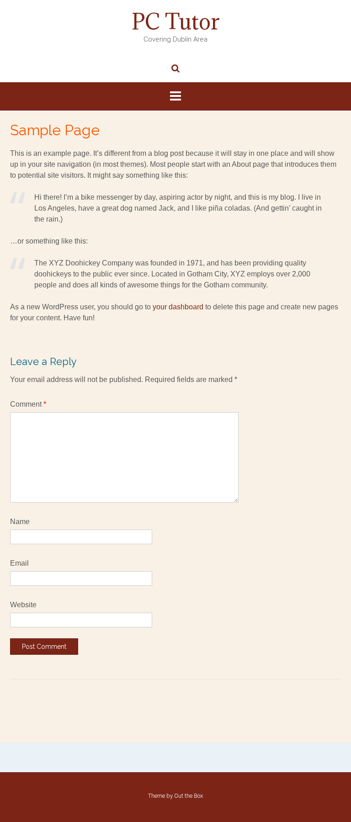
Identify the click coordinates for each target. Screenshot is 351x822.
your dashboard (178, 307)
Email (19, 563)
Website (23, 605)
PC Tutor (176, 21)
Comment (28, 404)
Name (20, 521)
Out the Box (188, 795)
